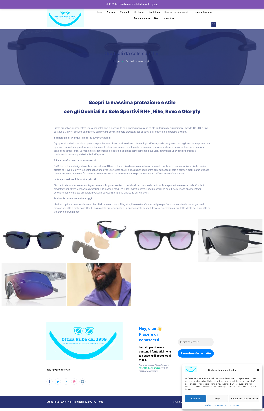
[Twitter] (58, 381)
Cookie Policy (210, 405)
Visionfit (124, 12)
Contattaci (154, 12)
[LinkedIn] (66, 381)
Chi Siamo (139, 12)
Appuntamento (142, 18)
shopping (169, 18)
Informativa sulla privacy (149, 367)
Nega (217, 398)
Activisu (111, 12)
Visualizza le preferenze (244, 398)
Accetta (195, 398)
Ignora (154, 4)
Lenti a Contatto (203, 12)
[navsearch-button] (213, 24)
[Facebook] (49, 381)
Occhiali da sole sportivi (177, 12)
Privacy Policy (222, 405)
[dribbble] (74, 381)
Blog (156, 18)
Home (99, 12)
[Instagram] (82, 381)
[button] (257, 370)
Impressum (234, 405)
